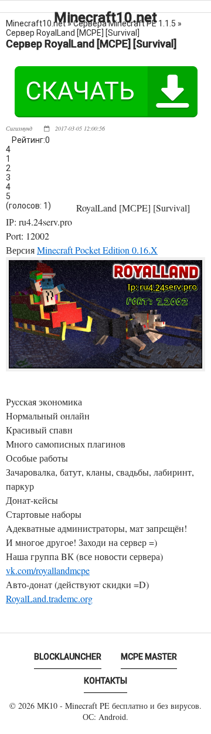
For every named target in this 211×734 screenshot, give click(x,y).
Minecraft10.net (105, 17)
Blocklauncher (67, 656)
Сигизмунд (19, 128)
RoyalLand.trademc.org (49, 598)
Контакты (105, 680)
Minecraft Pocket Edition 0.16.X (97, 250)
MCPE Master (149, 656)
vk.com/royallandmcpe (48, 570)
